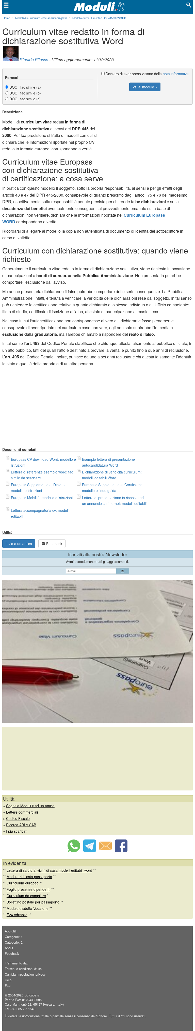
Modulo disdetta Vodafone (27, 908)
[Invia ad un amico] (105, 850)
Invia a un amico (19, 543)
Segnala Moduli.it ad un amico (30, 805)
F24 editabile (17, 914)
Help (8, 980)
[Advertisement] (150, 145)
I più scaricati (16, 831)
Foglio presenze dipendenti (28, 889)
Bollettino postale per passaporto (33, 902)
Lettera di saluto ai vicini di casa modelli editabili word (49, 870)
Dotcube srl (32, 995)
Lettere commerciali (22, 812)
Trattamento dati (16, 963)
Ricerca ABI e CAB (21, 824)
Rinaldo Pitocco (34, 59)
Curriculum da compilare (26, 895)
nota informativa (176, 73)
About (9, 948)
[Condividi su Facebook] (121, 850)
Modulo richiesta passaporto (29, 876)
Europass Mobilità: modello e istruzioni (42, 497)
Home (6, 18)
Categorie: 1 (14, 936)
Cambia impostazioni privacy (25, 974)
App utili (11, 931)
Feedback (53, 543)
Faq (7, 985)
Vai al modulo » (145, 86)
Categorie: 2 (14, 942)
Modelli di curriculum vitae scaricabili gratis (41, 18)
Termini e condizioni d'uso (23, 968)
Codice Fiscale (18, 818)
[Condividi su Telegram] (89, 850)
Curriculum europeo (23, 882)
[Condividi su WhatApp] (74, 850)
